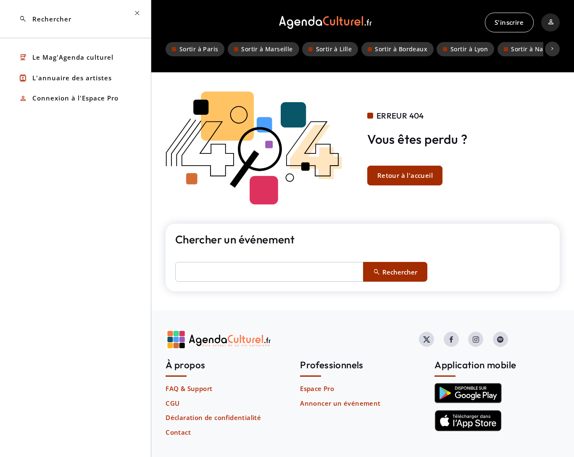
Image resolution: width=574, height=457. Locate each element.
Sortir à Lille (334, 49)
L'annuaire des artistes (65, 78)
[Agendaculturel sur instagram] (475, 339)
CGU (172, 403)
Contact (178, 432)
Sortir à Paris (199, 49)
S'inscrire (509, 22)
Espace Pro (317, 388)
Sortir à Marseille (266, 49)
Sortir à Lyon (469, 49)
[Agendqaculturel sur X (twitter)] (426, 339)
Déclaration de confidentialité (213, 417)
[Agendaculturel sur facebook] (451, 339)
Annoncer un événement (340, 403)
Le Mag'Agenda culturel (66, 57)
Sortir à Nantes (533, 49)
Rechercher (45, 19)
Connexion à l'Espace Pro (68, 98)
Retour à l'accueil (405, 175)
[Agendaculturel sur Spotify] (500, 339)
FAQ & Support (189, 388)
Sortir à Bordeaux (401, 49)
